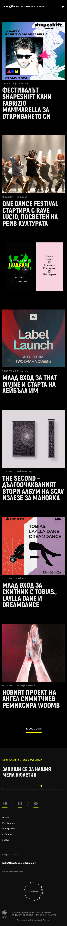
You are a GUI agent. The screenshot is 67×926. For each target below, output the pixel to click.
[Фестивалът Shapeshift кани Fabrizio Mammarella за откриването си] (33, 50)
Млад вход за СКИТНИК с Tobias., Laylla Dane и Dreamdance (29, 595)
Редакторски (9, 823)
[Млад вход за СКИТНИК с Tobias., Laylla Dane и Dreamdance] (33, 545)
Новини (6, 817)
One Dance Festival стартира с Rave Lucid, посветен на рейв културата (30, 214)
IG (20, 803)
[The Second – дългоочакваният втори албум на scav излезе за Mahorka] (33, 438)
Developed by (23, 920)
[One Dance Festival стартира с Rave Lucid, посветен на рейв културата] (33, 164)
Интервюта (8, 829)
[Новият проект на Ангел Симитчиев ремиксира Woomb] (33, 652)
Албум (20, 471)
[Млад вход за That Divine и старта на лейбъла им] (33, 338)
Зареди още (34, 728)
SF (36, 803)
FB (4, 803)
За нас (5, 840)
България (29, 471)
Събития (22, 83)
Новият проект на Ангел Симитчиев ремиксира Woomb (31, 699)
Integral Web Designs (40, 920)
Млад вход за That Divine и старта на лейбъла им (29, 384)
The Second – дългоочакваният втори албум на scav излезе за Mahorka (33, 488)
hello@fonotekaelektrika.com (19, 863)
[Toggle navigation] (63, 6)
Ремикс (32, 685)
